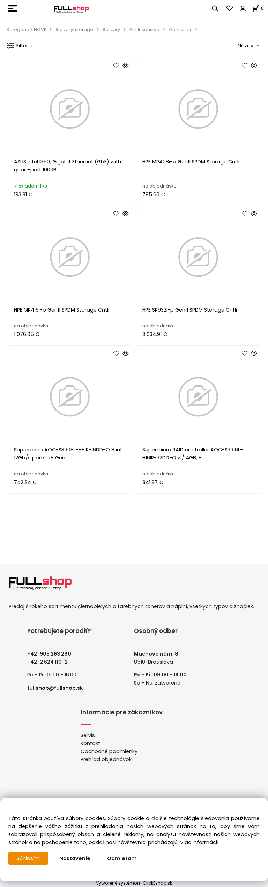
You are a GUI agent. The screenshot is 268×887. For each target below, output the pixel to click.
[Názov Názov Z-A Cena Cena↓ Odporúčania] (237, 45)
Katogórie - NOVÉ (26, 29)
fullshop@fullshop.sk (55, 688)
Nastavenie (74, 858)
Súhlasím (28, 858)
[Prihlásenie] (242, 8)
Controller (180, 29)
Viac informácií (199, 842)
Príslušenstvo (144, 29)
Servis (88, 735)
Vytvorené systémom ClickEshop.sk (134, 883)
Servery (111, 29)
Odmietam (122, 858)
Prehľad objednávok (106, 759)
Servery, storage (74, 29)
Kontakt (90, 743)
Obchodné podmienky (109, 751)
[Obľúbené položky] (230, 8)
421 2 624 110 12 (49, 661)
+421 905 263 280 (49, 653)
